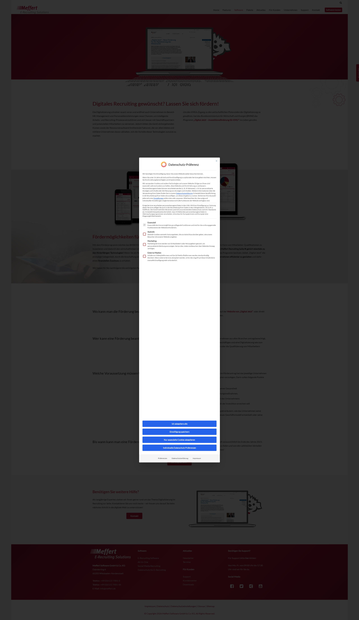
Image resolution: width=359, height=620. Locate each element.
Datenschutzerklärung (184, 193)
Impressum (197, 458)
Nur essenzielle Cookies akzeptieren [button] (179, 440)
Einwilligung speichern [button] (179, 432)
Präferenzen (162, 458)
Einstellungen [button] (159, 198)
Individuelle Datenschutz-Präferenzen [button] (179, 448)
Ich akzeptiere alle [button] (179, 424)
